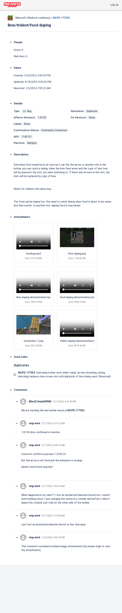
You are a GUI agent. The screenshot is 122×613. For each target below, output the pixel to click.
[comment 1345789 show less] (17, 515)
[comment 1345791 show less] (17, 445)
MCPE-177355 (61, 17)
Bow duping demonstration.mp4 (34, 297)
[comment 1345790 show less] (17, 486)
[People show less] (11, 42)
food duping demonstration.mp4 (78, 297)
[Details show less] (11, 103)
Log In (114, 5)
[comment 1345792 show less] (17, 423)
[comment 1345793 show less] (17, 401)
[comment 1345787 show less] (17, 537)
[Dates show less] (11, 68)
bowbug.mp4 (33, 253)
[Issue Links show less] (11, 357)
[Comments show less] (11, 390)
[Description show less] (11, 154)
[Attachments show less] (11, 217)
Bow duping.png (77, 253)
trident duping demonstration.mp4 (79, 340)
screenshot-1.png (33, 340)
